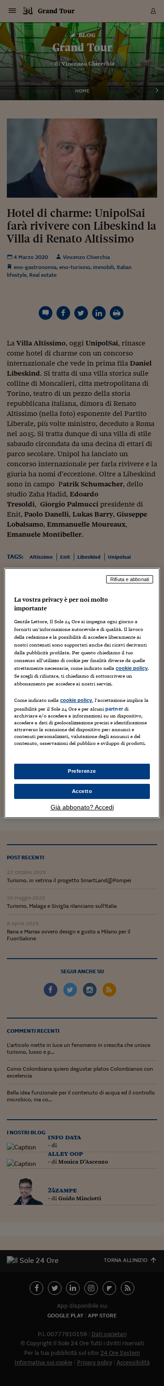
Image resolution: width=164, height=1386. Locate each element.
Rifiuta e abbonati (129, 579)
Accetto (82, 791)
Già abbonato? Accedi (82, 807)
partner (114, 709)
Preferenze (82, 771)
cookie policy (132, 668)
